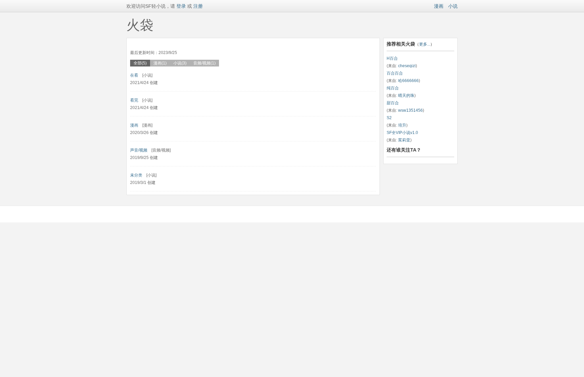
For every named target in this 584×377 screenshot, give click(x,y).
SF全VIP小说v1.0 (402, 132)
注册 (198, 6)
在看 (134, 75)
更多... (424, 44)
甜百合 (393, 103)
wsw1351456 (410, 110)
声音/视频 (138, 150)
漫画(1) (160, 63)
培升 (402, 125)
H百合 (392, 58)
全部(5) (140, 63)
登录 (180, 6)
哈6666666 (408, 80)
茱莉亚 (404, 140)
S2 (389, 117)
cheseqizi (407, 65)
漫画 (438, 6)
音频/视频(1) (204, 63)
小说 (453, 6)
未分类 (136, 175)
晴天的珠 (406, 95)
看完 (134, 100)
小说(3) (180, 63)
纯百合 (393, 88)
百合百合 (395, 73)
